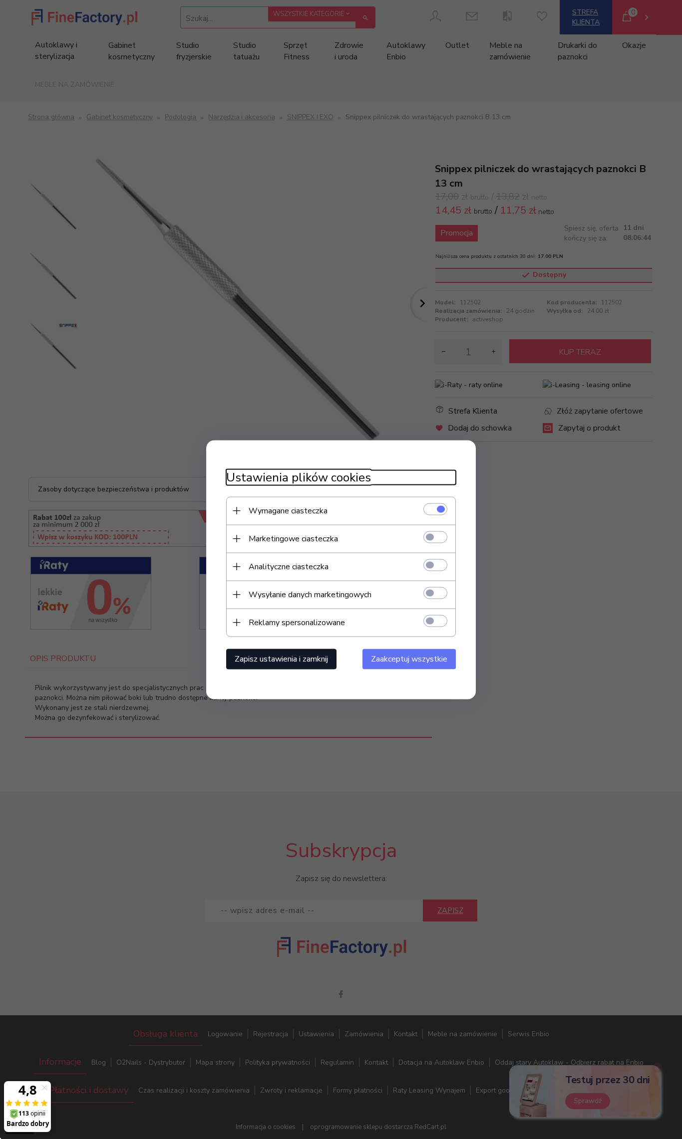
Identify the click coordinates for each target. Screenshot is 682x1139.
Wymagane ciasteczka (288, 510)
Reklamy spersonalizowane (297, 622)
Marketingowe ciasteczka (293, 538)
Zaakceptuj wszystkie (409, 658)
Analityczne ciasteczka (289, 566)
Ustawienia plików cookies (298, 477)
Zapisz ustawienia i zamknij (281, 658)
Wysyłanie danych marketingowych (310, 594)
